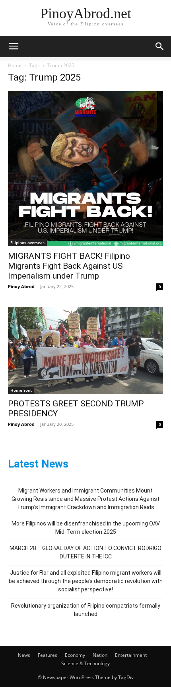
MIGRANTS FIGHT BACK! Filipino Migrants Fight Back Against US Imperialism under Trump (69, 266)
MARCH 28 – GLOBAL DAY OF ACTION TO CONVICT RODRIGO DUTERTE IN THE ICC (85, 552)
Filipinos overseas (27, 242)
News (24, 655)
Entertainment (131, 655)
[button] (13, 46)
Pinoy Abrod (21, 286)
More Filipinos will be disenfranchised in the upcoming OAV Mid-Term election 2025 (86, 527)
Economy (75, 655)
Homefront (21, 390)
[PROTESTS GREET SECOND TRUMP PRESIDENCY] (85, 350)
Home (14, 65)
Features (47, 655)
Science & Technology (85, 663)
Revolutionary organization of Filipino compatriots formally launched (85, 609)
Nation (100, 655)
